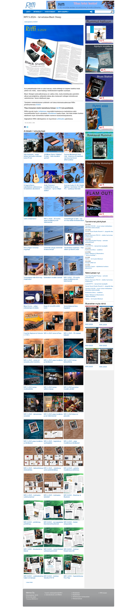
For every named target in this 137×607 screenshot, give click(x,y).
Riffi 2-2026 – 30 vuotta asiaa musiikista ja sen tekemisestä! (52, 220)
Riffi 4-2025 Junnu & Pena (52, 333)
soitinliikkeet (51, 113)
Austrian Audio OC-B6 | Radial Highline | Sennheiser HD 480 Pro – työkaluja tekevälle (74, 187)
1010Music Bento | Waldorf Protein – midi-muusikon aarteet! (53, 156)
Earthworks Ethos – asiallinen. (94, 249)
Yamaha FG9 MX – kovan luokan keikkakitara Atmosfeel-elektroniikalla (98, 226)
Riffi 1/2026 (103, 324)
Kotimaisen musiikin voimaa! (53, 277)
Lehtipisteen (42, 111)
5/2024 (35, 22)
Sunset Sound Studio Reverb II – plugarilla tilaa (99, 231)
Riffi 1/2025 (103, 367)
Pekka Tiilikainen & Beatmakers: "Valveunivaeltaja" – (94, 254)
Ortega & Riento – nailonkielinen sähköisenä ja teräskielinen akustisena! (33, 187)
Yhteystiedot (50, 12)
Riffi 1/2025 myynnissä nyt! (73, 603)
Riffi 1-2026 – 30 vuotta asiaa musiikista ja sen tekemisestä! (72, 279)
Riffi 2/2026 (89, 324)
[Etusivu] (31, 5)
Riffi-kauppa (63, 12)
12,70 (58, 108)
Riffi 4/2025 (89, 345)
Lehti (28, 12)
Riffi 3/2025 (103, 345)
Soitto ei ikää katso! (30, 218)
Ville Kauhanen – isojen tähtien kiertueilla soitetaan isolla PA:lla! (33, 156)
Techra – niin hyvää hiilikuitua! (94, 259)
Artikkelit (37, 12)
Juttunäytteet (28, 22)
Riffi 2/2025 (89, 366)
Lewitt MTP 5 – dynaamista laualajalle (96, 246)
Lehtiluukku (61, 119)
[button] (53, 85)
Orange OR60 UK (90, 262)
